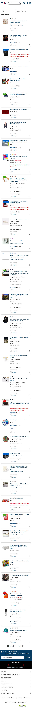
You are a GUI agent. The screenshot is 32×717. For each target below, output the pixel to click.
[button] (8, 11)
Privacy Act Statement (24, 697)
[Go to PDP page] (5, 24)
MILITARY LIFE (4, 690)
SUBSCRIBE (27, 657)
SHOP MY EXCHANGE (6, 677)
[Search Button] (20, 3)
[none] (8, 11)
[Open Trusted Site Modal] (22, 705)
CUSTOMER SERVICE (6, 684)
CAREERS (3, 681)
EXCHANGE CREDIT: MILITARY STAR (10, 674)
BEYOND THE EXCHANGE (7, 693)
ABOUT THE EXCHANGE (7, 687)
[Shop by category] (2, 2)
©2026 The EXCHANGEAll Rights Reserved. (16, 702)
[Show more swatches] (17, 176)
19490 (20, 646)
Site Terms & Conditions (8, 697)
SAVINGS (3, 671)
